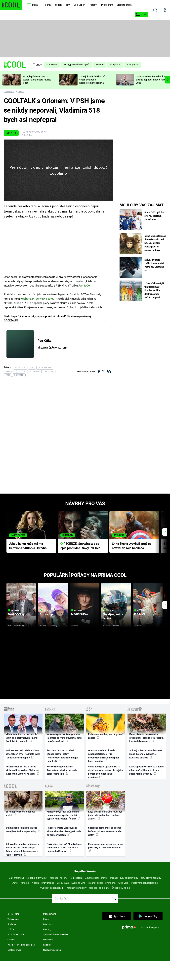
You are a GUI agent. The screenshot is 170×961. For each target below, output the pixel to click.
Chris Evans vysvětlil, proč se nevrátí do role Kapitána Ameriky (131, 546)
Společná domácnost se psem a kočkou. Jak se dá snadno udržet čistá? (105, 831)
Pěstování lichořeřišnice (144, 882)
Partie (104, 877)
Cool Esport (79, 4)
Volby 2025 (63, 882)
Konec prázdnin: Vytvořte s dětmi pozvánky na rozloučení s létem (105, 846)
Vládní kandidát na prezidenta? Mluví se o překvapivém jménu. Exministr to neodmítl (22, 738)
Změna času (92, 877)
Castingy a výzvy (50, 924)
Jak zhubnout (16, 877)
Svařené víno (78, 882)
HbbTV (10, 929)
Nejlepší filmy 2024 (36, 877)
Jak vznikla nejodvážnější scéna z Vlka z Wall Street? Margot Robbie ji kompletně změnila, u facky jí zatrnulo (23, 849)
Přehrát (15, 610)
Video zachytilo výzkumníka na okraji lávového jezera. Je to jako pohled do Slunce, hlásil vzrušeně (105, 772)
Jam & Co (84, 285)
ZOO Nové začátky (151, 877)
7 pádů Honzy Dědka (43, 882)
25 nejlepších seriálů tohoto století (20, 813)
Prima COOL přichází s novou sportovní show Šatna (154, 216)
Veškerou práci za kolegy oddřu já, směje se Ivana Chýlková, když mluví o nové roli (64, 738)
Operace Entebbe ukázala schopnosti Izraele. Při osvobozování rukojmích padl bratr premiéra (103, 755)
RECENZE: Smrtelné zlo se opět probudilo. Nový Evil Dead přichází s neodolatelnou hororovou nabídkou (81, 546)
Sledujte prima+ (125, 4)
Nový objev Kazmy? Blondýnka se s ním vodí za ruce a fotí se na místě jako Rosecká (64, 848)
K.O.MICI (139, 614)
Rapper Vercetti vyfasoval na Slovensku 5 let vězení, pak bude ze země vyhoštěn (64, 831)
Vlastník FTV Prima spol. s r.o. (21, 945)
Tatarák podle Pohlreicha (102, 882)
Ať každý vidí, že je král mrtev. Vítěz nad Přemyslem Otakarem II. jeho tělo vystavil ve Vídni (22, 770)
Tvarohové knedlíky (75, 887)
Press (46, 919)
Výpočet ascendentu (51, 887)
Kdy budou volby (129, 877)
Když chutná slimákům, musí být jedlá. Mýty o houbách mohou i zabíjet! (105, 815)
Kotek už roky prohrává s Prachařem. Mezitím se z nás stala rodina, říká (62, 770)
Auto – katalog (20, 882)
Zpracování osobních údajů (55, 934)
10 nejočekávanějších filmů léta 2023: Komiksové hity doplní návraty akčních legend (155, 290)
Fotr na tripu (47, 614)
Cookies (11, 939)
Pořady (93, 4)
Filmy (48, 4)
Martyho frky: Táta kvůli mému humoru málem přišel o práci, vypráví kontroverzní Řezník (63, 815)
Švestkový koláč (121, 887)
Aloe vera (123, 882)
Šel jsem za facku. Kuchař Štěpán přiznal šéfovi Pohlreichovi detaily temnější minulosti (62, 755)
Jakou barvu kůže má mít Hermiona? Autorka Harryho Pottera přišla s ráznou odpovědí (28, 546)
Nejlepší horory (58, 877)
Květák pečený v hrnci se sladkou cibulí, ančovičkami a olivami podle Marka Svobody (146, 770)
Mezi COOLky (16, 614)
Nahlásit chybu (14, 950)
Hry (68, 4)
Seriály (58, 4)
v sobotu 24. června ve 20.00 (37, 298)
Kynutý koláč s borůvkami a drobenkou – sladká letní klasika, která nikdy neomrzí (146, 738)
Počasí (114, 877)
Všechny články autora (52, 347)
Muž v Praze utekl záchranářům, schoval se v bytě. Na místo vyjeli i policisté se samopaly (23, 754)
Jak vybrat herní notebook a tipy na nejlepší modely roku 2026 (151, 79)
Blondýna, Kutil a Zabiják (113, 616)
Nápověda (48, 939)
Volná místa (13, 919)
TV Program (107, 4)
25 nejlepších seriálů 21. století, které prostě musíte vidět (37, 79)
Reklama (11, 924)
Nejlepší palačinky (99, 887)
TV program (76, 877)
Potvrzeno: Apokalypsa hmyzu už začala (105, 736)
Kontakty (47, 929)
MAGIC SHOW (79, 614)
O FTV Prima (13, 914)
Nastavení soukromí (52, 950)
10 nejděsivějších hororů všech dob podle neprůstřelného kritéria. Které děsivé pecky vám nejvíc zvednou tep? (92, 82)
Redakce (47, 945)
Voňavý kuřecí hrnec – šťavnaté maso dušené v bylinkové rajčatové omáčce (145, 754)
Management (49, 914)
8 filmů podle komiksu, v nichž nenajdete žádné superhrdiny (21, 829)
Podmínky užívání (15, 934)
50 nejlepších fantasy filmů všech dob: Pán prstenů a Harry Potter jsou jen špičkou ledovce (155, 243)
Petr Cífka (27, 135)
